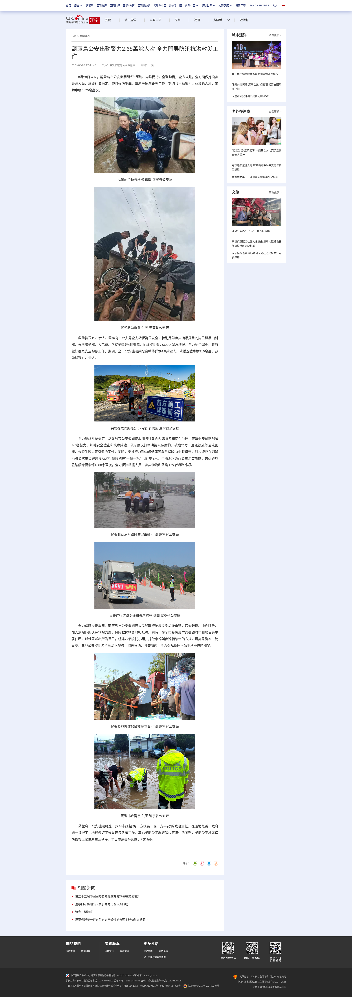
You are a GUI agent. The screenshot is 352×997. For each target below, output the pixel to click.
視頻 (197, 20)
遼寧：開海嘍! (84, 911)
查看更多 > (275, 35)
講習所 (90, 5)
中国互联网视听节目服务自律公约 (82, 986)
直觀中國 (155, 20)
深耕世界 (207, 5)
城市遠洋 (130, 20)
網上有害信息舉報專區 (155, 957)
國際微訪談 (144, 5)
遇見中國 (190, 5)
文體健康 (224, 5)
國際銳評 (115, 5)
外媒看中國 (175, 5)
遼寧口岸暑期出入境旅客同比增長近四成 (101, 904)
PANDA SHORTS (259, 5)
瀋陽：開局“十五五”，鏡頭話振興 (251, 231)
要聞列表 (85, 36)
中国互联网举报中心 (80, 975)
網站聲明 (148, 951)
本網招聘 (85, 951)
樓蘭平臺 (240, 5)
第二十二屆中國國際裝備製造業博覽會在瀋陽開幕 (107, 896)
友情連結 (163, 951)
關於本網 (70, 951)
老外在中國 (159, 5)
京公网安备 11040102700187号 (203, 986)
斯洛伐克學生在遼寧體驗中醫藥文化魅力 (255, 176)
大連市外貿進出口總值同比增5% (250, 96)
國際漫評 (101, 5)
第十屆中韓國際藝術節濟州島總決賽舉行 (255, 74)
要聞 (108, 20)
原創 (178, 20)
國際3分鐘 (129, 5)
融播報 (244, 20)
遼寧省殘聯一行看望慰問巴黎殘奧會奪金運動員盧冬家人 (111, 919)
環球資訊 (109, 951)
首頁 (68, 5)
